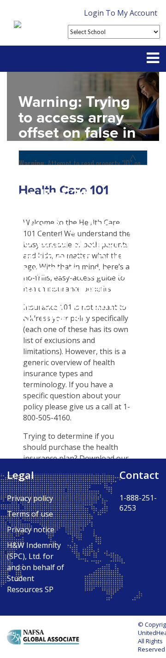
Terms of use (30, 514)
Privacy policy (30, 498)
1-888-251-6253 (138, 503)
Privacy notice (30, 529)
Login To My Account (120, 13)
